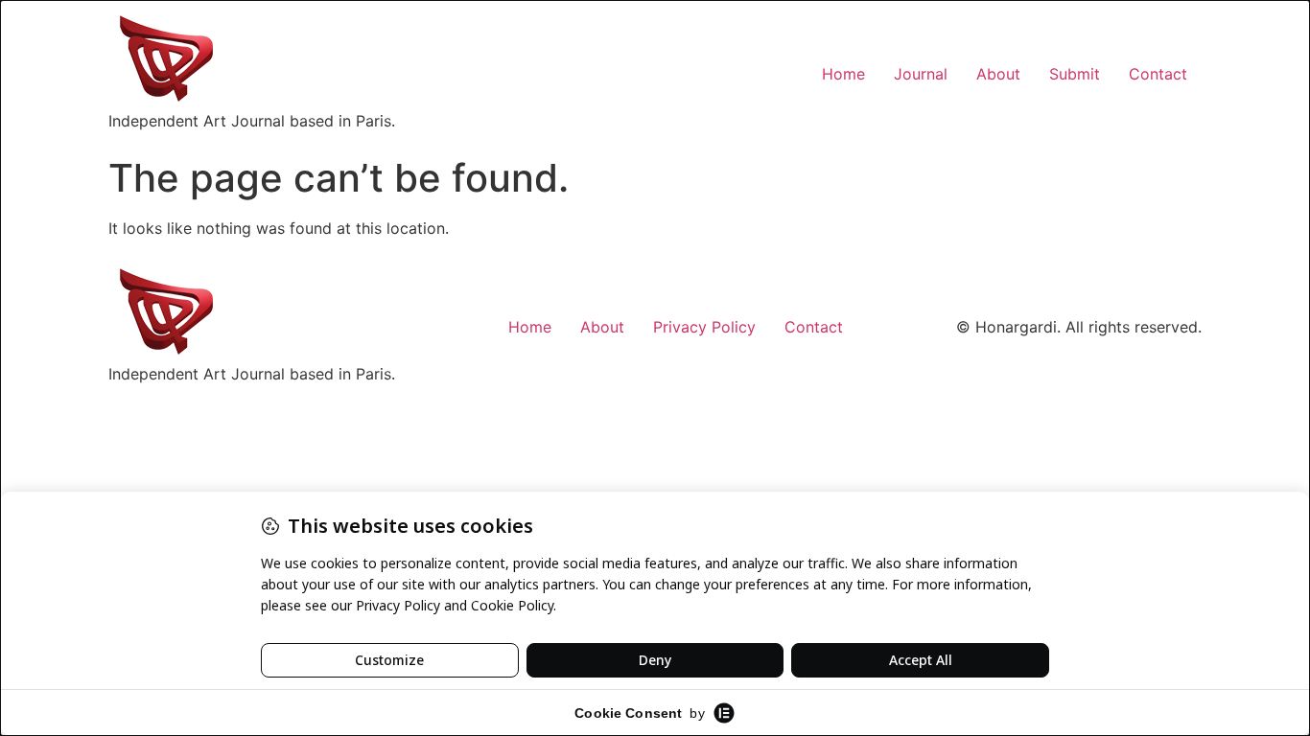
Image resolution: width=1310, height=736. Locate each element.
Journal (920, 73)
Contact (1158, 73)
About (998, 73)
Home (843, 73)
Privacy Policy (704, 326)
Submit (1074, 73)
